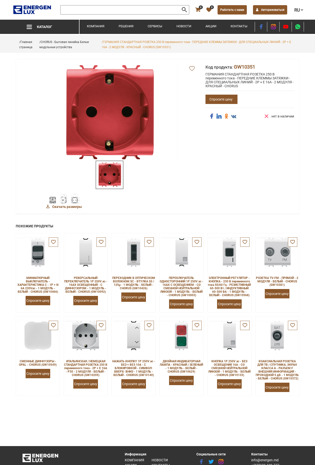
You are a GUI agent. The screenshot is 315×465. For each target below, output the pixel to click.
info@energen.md (265, 460)
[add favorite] (192, 68)
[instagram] (273, 27)
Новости (183, 26)
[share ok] (226, 116)
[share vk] (233, 116)
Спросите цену (221, 99)
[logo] (32, 10)
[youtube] (286, 27)
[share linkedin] (219, 116)
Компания (95, 26)
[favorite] (53, 242)
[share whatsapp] (298, 27)
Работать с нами (232, 10)
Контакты (239, 26)
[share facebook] (211, 116)
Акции (210, 26)
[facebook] (261, 27)
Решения (126, 26)
